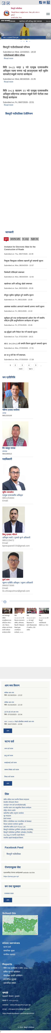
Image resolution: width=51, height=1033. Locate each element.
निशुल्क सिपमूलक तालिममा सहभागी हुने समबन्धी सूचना (23, 261)
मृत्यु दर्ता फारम (8, 755)
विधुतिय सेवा (34, 239)
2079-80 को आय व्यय (11, 712)
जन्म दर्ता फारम (8, 748)
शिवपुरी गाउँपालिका (14, 854)
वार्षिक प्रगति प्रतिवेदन (11, 972)
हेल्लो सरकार (7, 818)
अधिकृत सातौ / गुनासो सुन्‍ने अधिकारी (16, 537)
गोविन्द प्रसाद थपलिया (10, 410)
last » (31, 369)
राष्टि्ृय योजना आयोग (10, 810)
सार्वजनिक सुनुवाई (9, 979)
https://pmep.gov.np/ (11, 876)
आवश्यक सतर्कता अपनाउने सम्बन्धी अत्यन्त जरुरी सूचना (24, 306)
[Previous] (2, 35)
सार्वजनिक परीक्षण (9, 983)
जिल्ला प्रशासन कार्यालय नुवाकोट (13, 824)
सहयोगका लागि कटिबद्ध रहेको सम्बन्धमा (25, 21)
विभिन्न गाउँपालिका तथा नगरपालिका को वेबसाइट (18, 821)
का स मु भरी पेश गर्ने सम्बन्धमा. (15, 355)
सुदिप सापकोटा (8, 492)
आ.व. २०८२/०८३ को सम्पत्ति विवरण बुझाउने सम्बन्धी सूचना (25, 343)
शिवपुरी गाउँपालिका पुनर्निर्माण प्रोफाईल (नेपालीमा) (18, 832)
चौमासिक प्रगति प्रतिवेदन (12, 975)
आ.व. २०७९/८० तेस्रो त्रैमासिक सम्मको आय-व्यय (19, 721)
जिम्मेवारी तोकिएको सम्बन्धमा (14, 272)
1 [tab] (21, 41)
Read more (8, 58)
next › (21, 369)
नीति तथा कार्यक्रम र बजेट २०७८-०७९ (18, 968)
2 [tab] (24, 41)
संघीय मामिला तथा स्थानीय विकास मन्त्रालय (16, 799)
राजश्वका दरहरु (9, 893)
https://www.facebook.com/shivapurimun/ (18, 1013)
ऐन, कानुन (26, 239)
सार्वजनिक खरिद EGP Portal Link (15, 827)
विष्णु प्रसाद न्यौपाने (9, 534)
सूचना (6, 239)
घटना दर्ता (7, 947)
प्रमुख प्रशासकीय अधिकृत (12, 495)
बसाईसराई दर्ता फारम (10, 763)
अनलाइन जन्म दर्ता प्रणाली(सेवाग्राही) (15, 805)
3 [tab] (27, 41)
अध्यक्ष (4, 413)
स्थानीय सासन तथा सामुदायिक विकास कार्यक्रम (17, 807)
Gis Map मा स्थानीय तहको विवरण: (14, 835)
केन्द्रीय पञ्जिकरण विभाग (11, 802)
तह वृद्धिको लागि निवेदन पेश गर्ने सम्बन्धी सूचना (20, 332)
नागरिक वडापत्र (9, 954)
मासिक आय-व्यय (9, 693)
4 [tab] (29, 41)
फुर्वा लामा (5, 579)
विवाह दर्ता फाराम (9, 777)
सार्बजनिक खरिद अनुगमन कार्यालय (14, 813)
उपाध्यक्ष (4, 451)
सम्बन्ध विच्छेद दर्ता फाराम (11, 770)
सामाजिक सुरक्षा (9, 951)
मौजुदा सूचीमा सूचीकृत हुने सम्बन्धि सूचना (19, 295)
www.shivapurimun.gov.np (20, 1005)
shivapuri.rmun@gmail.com (19, 1009)
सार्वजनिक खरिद (15, 239)
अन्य (8, 731)
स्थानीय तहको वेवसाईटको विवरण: (13, 838)
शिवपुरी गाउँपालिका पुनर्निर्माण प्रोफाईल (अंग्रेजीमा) (18, 829)
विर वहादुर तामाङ (8, 448)
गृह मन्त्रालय (7, 816)
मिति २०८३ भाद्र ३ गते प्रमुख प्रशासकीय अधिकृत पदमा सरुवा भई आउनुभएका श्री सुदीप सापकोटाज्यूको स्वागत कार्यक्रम (25, 71)
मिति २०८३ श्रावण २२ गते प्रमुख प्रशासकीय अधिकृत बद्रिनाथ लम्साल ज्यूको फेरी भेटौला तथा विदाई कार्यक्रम (25, 94)
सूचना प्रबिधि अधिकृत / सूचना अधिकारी (17, 582)
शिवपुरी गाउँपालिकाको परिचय (16, 47)
